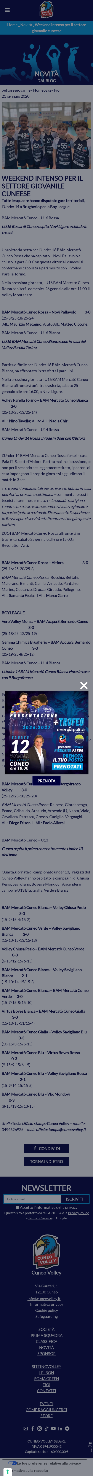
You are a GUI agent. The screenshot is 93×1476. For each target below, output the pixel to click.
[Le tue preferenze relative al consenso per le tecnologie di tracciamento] (7, 1472)
